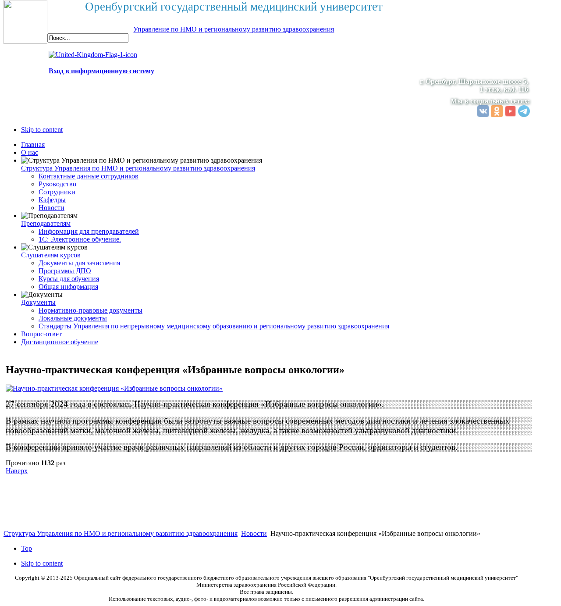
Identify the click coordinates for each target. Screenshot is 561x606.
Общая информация (68, 286)
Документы (38, 302)
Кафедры (52, 199)
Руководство (57, 184)
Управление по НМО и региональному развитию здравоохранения (233, 29)
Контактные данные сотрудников (88, 176)
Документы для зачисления (79, 263)
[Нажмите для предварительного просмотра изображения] (114, 388)
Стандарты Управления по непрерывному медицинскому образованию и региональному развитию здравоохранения (214, 326)
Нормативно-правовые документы (90, 310)
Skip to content (42, 129)
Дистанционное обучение (59, 342)
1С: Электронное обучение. (80, 239)
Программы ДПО (65, 270)
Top (26, 548)
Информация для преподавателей (89, 231)
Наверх (17, 470)
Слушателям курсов (51, 255)
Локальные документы (73, 318)
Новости (51, 207)
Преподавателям (46, 223)
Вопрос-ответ (41, 334)
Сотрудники (57, 192)
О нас (29, 152)
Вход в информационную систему (101, 71)
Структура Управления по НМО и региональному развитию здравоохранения (138, 168)
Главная (33, 144)
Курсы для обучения (69, 278)
